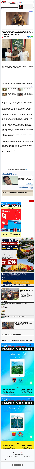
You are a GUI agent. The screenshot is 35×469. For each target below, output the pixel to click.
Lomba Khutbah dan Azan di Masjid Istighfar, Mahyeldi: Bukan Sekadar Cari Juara (15, 316)
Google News (27, 169)
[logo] (17, 453)
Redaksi (11, 456)
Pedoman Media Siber (15, 459)
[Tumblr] (20, 465)
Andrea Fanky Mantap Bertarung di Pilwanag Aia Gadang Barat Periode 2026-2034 (14, 192)
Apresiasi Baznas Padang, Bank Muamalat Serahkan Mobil (11, 334)
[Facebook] (12, 465)
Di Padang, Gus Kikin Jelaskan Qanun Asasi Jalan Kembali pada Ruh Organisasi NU (15, 195)
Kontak (14, 456)
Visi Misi (25, 456)
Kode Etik (9, 459)
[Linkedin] (19, 465)
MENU (2, 8)
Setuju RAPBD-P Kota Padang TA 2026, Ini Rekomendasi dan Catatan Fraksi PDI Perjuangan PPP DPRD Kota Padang (23, 323)
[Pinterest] (16, 465)
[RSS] (22, 465)
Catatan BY (8, 456)
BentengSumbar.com (22, 110)
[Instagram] (17, 465)
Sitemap (28, 456)
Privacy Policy (22, 456)
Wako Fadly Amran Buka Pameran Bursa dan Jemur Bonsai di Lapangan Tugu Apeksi (16, 303)
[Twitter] (14, 465)
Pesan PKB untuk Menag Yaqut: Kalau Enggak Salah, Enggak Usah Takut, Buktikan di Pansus (26, 187)
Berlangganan (5, 459)
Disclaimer (17, 456)
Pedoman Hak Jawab (22, 459)
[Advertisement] (17, 75)
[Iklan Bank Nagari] (17, 396)
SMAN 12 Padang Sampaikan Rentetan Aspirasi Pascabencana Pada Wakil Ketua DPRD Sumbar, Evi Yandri (18, 313)
